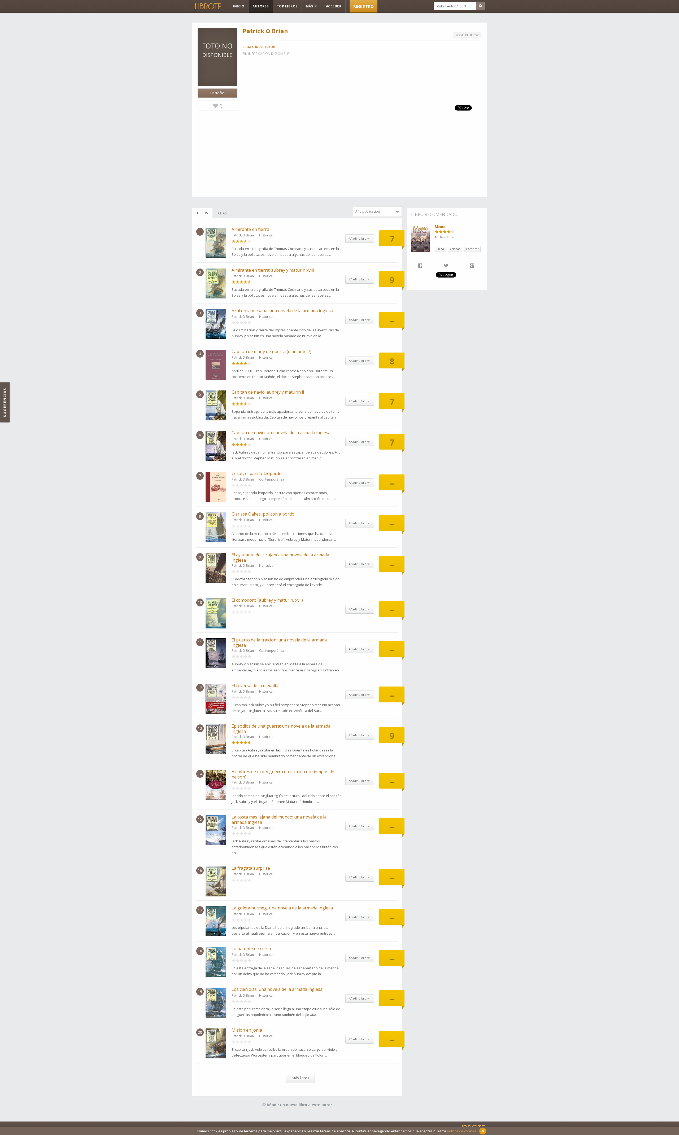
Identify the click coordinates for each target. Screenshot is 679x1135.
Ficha (440, 249)
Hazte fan (217, 93)
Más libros (300, 1077)
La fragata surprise (251, 868)
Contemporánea (271, 479)
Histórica (266, 235)
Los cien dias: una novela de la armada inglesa (277, 989)
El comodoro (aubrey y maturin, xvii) (267, 600)
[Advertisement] (339, 160)
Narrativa (266, 565)
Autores (261, 6)
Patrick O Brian (243, 235)
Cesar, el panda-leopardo (257, 473)
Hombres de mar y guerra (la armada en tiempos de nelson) (283, 774)
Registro (363, 6)
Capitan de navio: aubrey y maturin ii (268, 392)
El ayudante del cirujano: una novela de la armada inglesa (280, 557)
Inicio (238, 6)
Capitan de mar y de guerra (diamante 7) (271, 351)
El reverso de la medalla (255, 685)
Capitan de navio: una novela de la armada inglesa (281, 432)
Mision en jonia (247, 1030)
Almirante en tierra (250, 229)
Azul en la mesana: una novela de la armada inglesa (282, 311)
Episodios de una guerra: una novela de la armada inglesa (281, 728)
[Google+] (472, 266)
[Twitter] (446, 266)
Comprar (472, 249)
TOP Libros (287, 6)
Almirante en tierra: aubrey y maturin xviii (273, 270)
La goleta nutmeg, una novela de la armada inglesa (282, 908)
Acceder (334, 6)
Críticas (455, 249)
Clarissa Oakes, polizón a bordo (263, 514)
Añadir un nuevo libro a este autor (299, 1104)
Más (310, 6)
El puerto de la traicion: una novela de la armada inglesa (279, 642)
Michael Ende (444, 237)
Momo (440, 226)
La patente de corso (251, 949)
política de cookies (462, 1131)
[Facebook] (420, 266)
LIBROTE (207, 6)
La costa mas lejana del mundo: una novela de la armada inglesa (279, 819)
